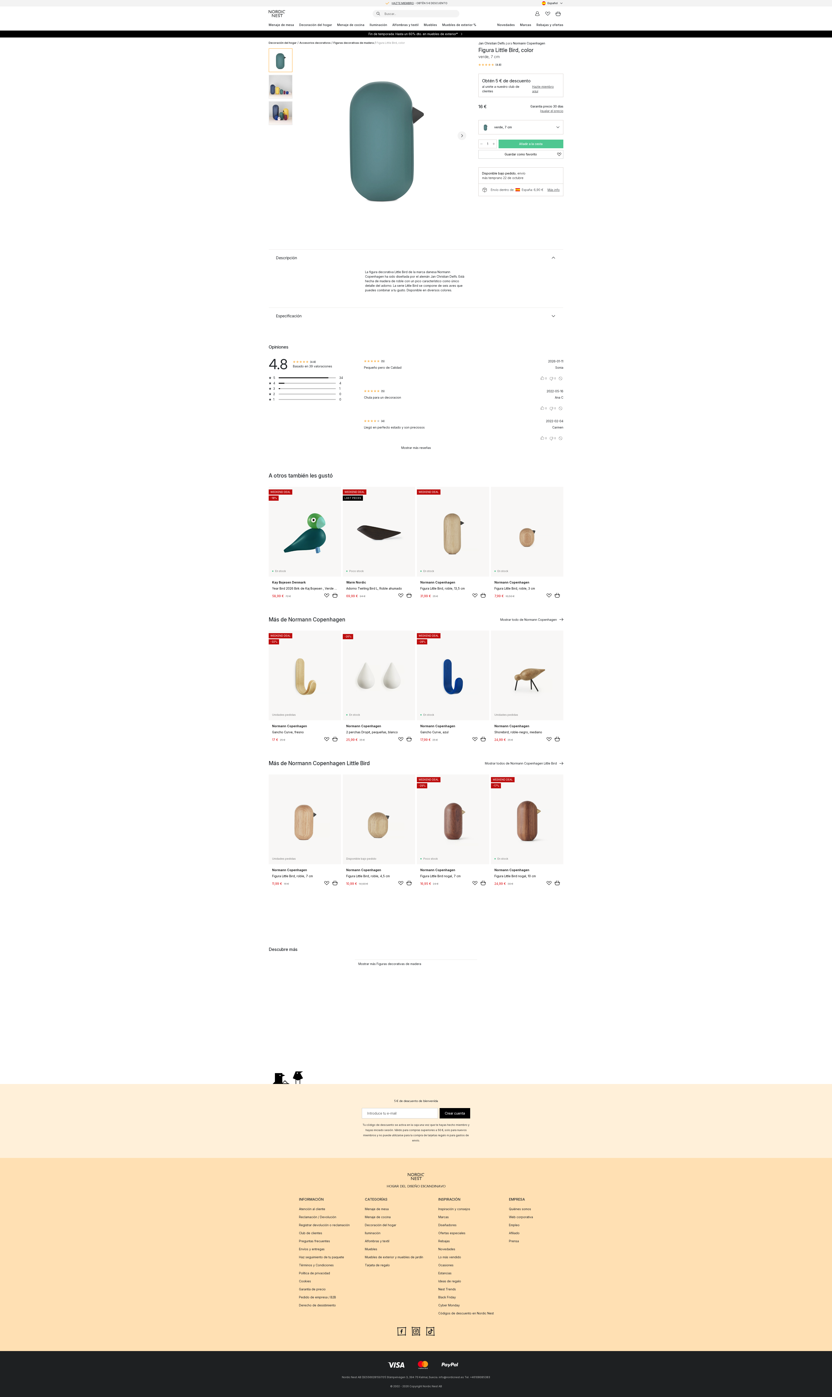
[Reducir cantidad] (481, 144)
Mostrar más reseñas (416, 448)
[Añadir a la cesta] (335, 595)
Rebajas (444, 1241)
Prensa (514, 1241)
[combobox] (552, 3)
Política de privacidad (314, 1273)
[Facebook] (402, 1331)
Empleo (514, 1225)
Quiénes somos (520, 1209)
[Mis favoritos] (548, 13)
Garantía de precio (312, 1289)
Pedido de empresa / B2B (317, 1297)
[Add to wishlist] (326, 595)
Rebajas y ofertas (549, 25)
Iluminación (378, 25)
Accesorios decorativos (315, 42)
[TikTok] (430, 1331)
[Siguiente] (462, 135)
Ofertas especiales (451, 1233)
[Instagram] (416, 1331)
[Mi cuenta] (537, 13)
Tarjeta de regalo (377, 1265)
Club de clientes (310, 1233)
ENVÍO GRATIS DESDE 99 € (419, 3)
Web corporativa (521, 1217)
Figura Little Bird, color (391, 42)
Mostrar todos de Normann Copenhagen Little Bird (521, 763)
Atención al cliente (312, 1209)
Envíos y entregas (312, 1249)
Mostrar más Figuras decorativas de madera (389, 964)
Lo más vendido (449, 1257)
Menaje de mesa (281, 25)
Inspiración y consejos (454, 1209)
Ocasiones (445, 1265)
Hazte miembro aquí (543, 89)
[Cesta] (558, 13)
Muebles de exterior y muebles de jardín (394, 1257)
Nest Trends (447, 1289)
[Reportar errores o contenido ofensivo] (560, 378)
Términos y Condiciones (316, 1265)
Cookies (305, 1281)
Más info (554, 190)
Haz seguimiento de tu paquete (321, 1257)
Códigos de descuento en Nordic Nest (466, 1313)
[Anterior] (307, 135)
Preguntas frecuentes (314, 1241)
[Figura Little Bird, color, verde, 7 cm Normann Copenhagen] (384, 135)
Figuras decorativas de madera (353, 42)
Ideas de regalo (449, 1281)
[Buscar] (378, 13)
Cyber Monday (449, 1305)
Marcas (525, 25)
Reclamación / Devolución (317, 1217)
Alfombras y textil (405, 25)
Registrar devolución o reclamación (324, 1225)
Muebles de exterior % (459, 25)
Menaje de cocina (350, 25)
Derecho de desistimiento (317, 1305)
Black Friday (447, 1297)
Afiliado (514, 1233)
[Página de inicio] (277, 13)
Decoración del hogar (315, 25)
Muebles (430, 25)
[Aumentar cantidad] (494, 144)
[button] (489, 65)
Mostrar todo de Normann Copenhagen (528, 619)
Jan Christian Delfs (491, 43)
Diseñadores (447, 1225)
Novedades (506, 25)
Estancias (445, 1273)
